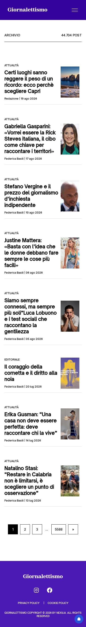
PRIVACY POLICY (29, 603)
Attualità (11, 65)
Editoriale (12, 359)
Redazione (11, 98)
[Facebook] (49, 590)
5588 (58, 529)
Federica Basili (14, 158)
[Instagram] (36, 590)
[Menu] (74, 10)
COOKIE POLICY (58, 603)
